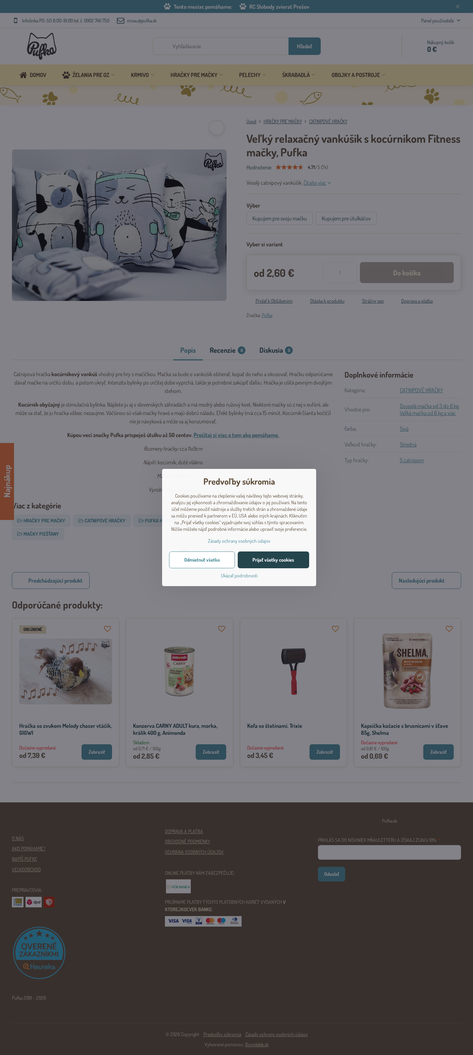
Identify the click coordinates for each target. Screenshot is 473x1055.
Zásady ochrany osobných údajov (239, 541)
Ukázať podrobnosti (239, 575)
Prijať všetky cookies (273, 560)
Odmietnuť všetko (202, 560)
